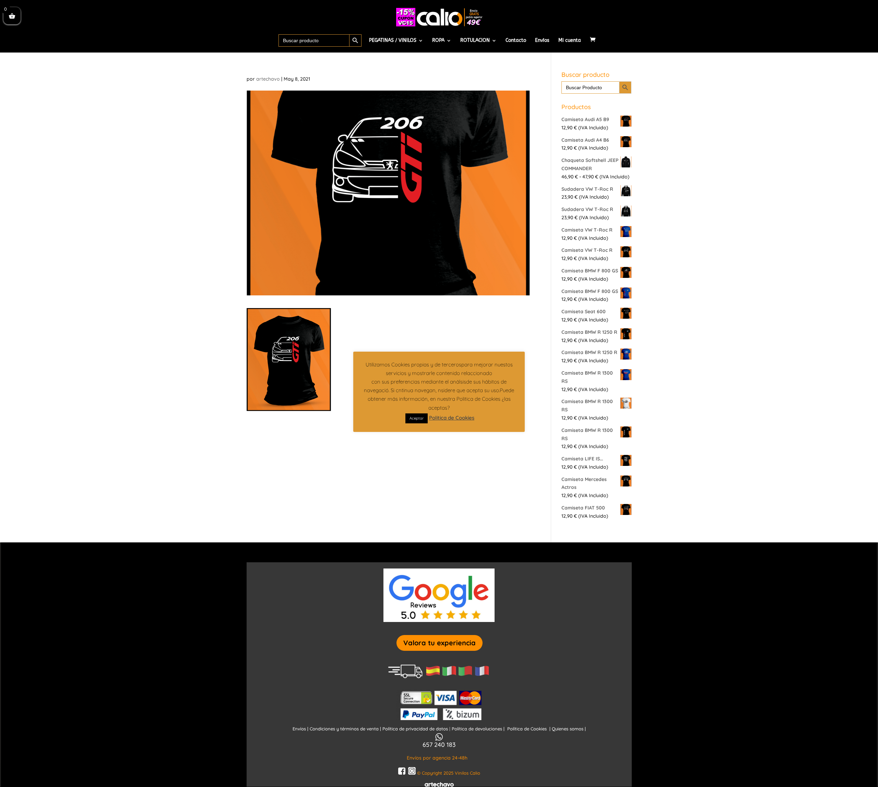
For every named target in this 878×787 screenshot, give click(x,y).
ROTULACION (475, 40)
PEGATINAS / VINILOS (392, 40)
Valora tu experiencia (439, 642)
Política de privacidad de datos (415, 728)
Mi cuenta (569, 40)
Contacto (516, 40)
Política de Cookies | (529, 728)
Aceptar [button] (417, 418)
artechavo (268, 79)
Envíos (542, 40)
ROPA (438, 40)
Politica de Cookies (451, 417)
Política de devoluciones (477, 728)
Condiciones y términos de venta (344, 728)
